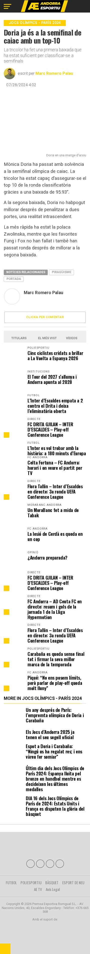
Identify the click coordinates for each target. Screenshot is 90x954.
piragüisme (61, 272)
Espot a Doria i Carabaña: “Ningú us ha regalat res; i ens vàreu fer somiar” (54, 751)
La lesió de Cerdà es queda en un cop (55, 536)
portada (13, 279)
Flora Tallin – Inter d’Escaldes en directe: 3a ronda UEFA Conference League (55, 491)
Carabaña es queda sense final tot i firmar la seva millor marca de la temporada (56, 659)
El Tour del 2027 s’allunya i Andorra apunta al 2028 (52, 379)
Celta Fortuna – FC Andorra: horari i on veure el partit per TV (55, 467)
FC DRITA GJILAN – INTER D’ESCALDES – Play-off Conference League (50, 429)
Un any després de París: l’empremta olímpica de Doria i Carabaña (55, 715)
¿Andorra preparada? (48, 557)
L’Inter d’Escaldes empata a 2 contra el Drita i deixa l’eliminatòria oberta (55, 405)
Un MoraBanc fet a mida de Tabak (53, 513)
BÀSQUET (51, 882)
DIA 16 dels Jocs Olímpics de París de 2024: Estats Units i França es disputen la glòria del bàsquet (55, 806)
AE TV (38, 889)
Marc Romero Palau (54, 73)
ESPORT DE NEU (73, 882)
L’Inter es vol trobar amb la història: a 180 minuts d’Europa (57, 450)
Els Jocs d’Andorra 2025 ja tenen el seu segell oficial (50, 734)
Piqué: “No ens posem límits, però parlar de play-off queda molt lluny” (55, 682)
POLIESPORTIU (31, 882)
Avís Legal (53, 889)
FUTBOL (11, 882)
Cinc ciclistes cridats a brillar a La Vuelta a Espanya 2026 (55, 355)
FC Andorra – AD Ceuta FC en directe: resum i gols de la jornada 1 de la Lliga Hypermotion (55, 609)
